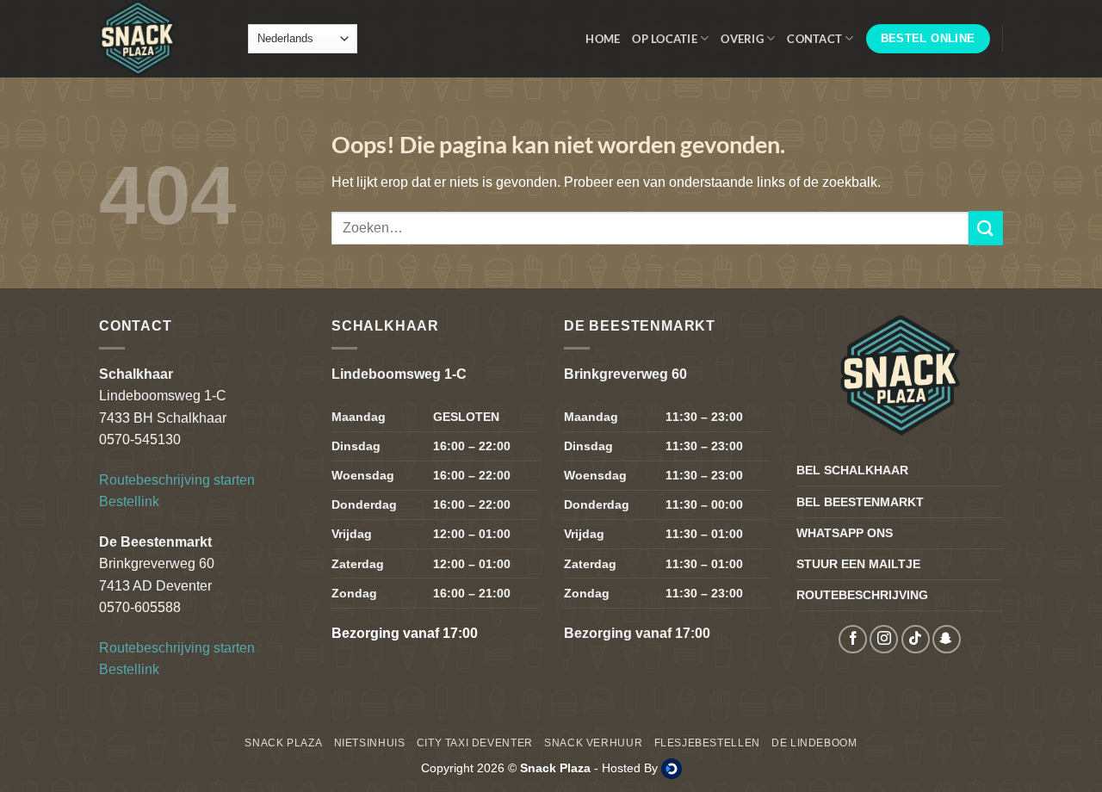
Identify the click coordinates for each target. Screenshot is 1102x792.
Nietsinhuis (370, 743)
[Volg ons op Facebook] (853, 639)
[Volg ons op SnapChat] (946, 639)
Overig (742, 39)
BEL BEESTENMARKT (860, 502)
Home (602, 39)
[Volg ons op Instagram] (884, 639)
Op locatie (664, 39)
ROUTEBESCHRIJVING (862, 595)
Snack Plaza (283, 743)
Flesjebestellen (707, 743)
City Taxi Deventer (475, 743)
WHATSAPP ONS (844, 533)
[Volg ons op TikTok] (915, 639)
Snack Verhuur (593, 743)
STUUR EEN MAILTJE (858, 564)
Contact (814, 39)
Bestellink (129, 501)
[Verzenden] (986, 227)
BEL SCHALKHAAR (852, 470)
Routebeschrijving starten (177, 480)
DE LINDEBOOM (814, 743)
